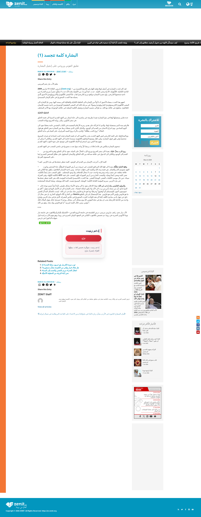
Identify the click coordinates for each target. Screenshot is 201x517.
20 (151, 180)
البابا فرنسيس (38, 4)
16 (136, 180)
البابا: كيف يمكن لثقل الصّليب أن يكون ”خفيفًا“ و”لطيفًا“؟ (151, 340)
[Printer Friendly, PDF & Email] (45, 223)
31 (140, 188)
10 (140, 176)
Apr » (140, 192)
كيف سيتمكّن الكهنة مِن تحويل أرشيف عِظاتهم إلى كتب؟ (139, 43)
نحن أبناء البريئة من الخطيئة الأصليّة (55, 273)
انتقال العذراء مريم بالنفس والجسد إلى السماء (59, 270)
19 (147, 180)
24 (140, 184)
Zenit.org (66, 89)
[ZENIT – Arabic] (19, 4)
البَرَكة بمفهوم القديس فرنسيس (149, 350)
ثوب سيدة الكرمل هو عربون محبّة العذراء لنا (58, 265)
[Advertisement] (100, 24)
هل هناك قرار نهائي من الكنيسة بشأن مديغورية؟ (60, 267)
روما (47, 4)
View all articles (44, 307)
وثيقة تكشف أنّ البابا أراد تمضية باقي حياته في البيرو (90, 43)
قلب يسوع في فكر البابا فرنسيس (150, 361)
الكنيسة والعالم (57, 4)
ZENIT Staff (61, 71)
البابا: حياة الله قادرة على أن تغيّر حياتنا (151, 329)
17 (140, 180)
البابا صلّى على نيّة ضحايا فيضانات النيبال (48, 43)
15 (159, 176)
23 (136, 184)
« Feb (136, 192)
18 (144, 180)
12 (147, 176)
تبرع (74, 4)
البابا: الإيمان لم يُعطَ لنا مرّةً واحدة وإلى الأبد (139, 296)
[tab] (141, 389)
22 (159, 180)
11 (144, 176)
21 (155, 180)
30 (136, 188)
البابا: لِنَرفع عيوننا (148, 370)
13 (151, 176)
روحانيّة (71, 71)
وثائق (68, 4)
